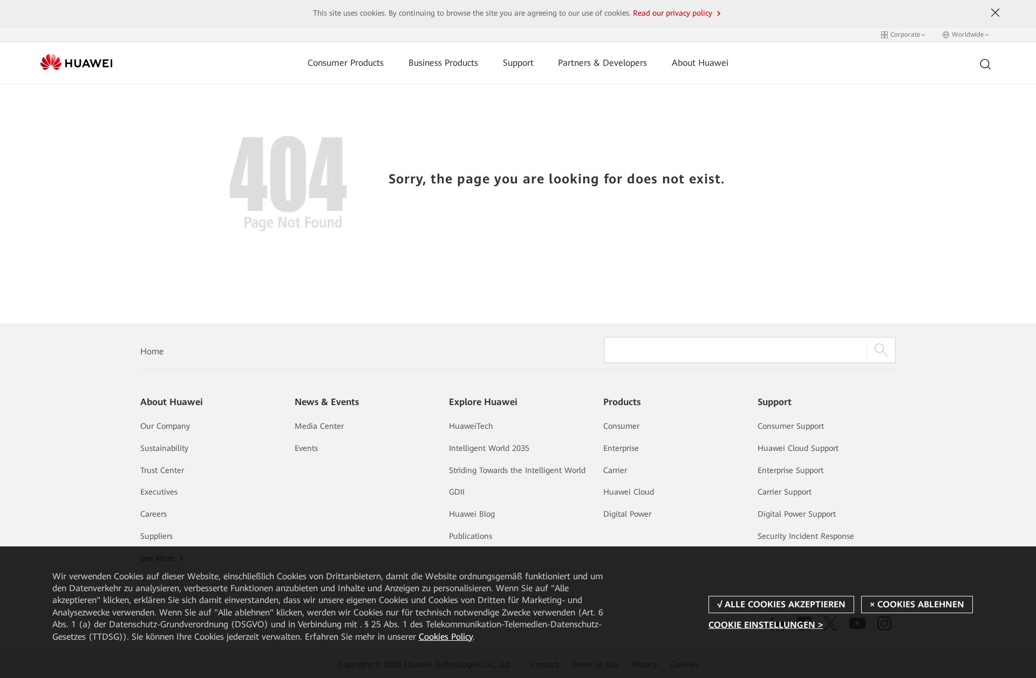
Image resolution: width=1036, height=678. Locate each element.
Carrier (615, 470)
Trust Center (162, 470)
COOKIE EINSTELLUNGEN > (765, 625)
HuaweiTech (471, 426)
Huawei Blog (472, 514)
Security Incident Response (806, 536)
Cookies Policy (446, 637)
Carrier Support (785, 492)
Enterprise (621, 448)
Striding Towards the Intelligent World (517, 470)
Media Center (319, 426)
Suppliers (156, 536)
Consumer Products (346, 63)
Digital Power (627, 514)
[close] (995, 13)
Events (306, 448)
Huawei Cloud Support (798, 448)
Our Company (165, 426)
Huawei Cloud (628, 492)
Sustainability (164, 448)
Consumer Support (791, 426)
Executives (159, 492)
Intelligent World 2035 (489, 448)
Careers (153, 514)
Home (151, 351)
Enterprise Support (790, 470)
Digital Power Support (797, 514)
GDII (457, 492)
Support (518, 63)
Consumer (621, 426)
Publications (470, 536)
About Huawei (700, 63)
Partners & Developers (602, 63)
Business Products (443, 63)
